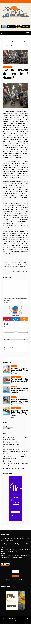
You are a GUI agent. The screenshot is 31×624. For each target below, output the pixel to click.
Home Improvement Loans (11, 444)
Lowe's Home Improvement (11, 463)
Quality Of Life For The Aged (17, 271)
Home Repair (7, 454)
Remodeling (7, 468)
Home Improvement (15, 377)
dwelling (26, 437)
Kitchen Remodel (8, 461)
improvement (7, 456)
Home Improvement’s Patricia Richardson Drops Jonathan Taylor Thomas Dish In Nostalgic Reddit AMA (15, 264)
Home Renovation (22, 451)
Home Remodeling (9, 451)
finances (11, 256)
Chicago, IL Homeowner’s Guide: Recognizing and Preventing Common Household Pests (19, 401)
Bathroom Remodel (9, 437)
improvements (24, 456)
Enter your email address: (15, 573)
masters (26, 463)
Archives (5, 426)
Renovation (15, 468)
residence (22, 468)
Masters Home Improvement (12, 466)
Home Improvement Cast (11, 442)
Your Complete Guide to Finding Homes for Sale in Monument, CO (19, 380)
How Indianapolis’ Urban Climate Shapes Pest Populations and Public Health (19, 390)
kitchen (26, 458)
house (17, 454)
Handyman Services (7, 66)
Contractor (13, 366)
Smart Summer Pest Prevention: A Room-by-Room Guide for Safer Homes (19, 370)
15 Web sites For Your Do (10, 348)
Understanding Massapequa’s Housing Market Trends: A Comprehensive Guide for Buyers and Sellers (19, 413)
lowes (22, 463)
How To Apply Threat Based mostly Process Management (15, 299)
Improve (25, 454)
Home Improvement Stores (11, 449)
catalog (19, 437)
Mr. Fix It (6, 324)
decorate (7, 256)
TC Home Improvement (11, 41)
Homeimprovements (9, 447)
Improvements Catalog (10, 459)
